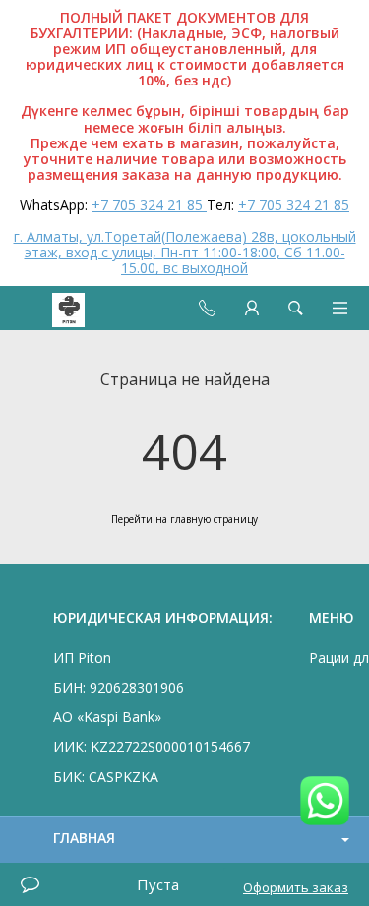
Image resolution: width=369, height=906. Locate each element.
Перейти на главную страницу (184, 519)
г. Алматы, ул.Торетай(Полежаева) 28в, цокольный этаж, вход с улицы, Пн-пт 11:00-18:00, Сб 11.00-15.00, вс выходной (185, 252)
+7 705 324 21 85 (149, 205)
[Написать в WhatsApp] (324, 802)
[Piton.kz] (51, 308)
